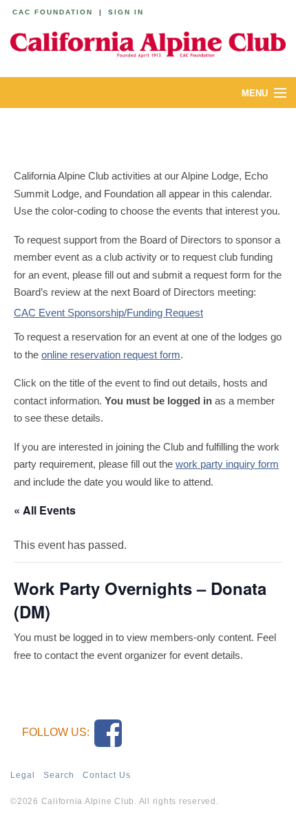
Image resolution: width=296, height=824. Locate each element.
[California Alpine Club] (148, 43)
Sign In (126, 12)
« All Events (45, 510)
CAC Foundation (52, 12)
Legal (22, 775)
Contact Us (107, 775)
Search (58, 775)
